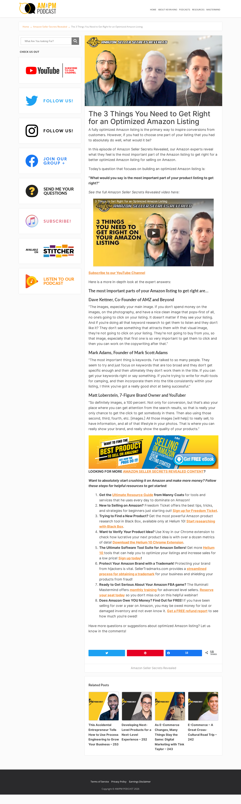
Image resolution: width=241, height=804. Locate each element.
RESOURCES (198, 9)
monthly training (143, 590)
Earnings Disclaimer (140, 781)
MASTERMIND (213, 9)
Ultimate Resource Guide (132, 495)
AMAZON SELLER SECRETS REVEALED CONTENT (163, 471)
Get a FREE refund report (187, 611)
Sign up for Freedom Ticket (195, 511)
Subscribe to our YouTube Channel (116, 273)
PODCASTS (184, 9)
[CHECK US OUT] (50, 71)
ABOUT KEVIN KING (167, 9)
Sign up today (129, 558)
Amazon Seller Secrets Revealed (153, 668)
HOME (153, 9)
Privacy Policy (119, 781)
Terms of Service (100, 781)
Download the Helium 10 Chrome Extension (148, 542)
